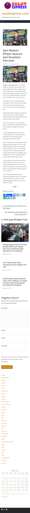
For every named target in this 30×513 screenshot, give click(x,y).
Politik (2, 439)
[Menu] (2, 21)
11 (10, 483)
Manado (5, 46)
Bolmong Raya (5, 377)
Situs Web (4, 346)
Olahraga (3, 426)
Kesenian (3, 399)
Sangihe (3, 450)
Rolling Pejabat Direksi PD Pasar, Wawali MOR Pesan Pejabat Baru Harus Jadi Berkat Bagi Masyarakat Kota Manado (15, 247)
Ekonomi (3, 380)
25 (10, 489)
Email (3, 338)
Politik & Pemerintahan (7, 442)
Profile (3, 444)
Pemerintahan (5, 434)
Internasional (4, 391)
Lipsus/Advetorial (5, 404)
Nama (3, 330)
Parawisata (4, 431)
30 (3, 492)
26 (14, 489)
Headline (3, 383)
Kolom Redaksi (5, 401)
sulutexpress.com (15, 13)
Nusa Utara (4, 423)
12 (14, 483)
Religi (2, 447)
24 (7, 489)
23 (3, 489)
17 (7, 486)
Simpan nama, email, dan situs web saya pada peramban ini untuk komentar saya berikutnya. (14, 359)
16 (3, 486)
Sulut (2, 455)
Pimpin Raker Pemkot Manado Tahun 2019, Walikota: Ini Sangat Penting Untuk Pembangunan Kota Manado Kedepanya (15, 282)
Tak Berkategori (5, 458)
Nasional (3, 420)
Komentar (4, 308)
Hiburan (3, 385)
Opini (2, 428)
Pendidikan (4, 436)
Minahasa (3, 409)
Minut (2, 415)
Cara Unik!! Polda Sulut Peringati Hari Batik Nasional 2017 (15, 213)
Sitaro (2, 452)
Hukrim (3, 388)
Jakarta (3, 393)
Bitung (3, 375)
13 (18, 483)
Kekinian (3, 396)
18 (10, 486)
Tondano (3, 463)
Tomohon (3, 460)
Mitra (2, 418)
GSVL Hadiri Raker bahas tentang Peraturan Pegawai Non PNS (15, 265)
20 (18, 486)
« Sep (2, 496)
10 (7, 483)
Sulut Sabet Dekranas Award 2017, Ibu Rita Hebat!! (14, 207)
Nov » (6, 496)
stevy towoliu (16, 64)
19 (14, 486)
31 (7, 492)
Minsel (3, 412)
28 (22, 489)
